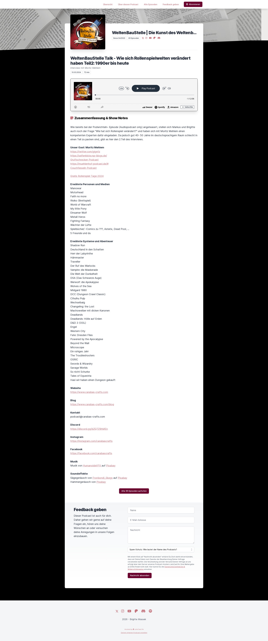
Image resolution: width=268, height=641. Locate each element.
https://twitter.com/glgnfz (85, 151)
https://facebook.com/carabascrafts (91, 453)
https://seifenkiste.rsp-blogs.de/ (88, 155)
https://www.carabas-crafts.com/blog (92, 404)
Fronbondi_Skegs (103, 477)
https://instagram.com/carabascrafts (91, 441)
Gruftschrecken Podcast (84, 159)
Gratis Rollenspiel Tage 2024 (87, 176)
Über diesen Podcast (128, 4)
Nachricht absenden (139, 575)
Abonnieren (194, 4)
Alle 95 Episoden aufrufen (134, 491)
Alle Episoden (150, 4)
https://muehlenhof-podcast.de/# (89, 163)
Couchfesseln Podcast (83, 167)
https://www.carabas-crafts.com (89, 392)
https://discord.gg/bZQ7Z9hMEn (89, 428)
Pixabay (110, 465)
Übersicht (108, 4)
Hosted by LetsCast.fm (134, 629)
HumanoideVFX (92, 465)
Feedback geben (171, 4)
